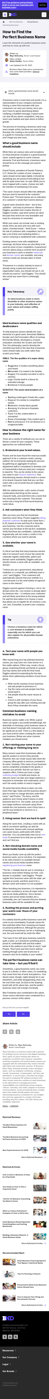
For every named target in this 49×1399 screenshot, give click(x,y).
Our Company (9, 1357)
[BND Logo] (13, 1318)
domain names (13, 255)
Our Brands (8, 1371)
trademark (38, 252)
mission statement (27, 475)
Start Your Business (16, 22)
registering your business (14, 865)
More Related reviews (32, 1157)
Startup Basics (32, 22)
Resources (8, 1350)
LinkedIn (14, 1106)
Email (5, 1106)
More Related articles (32, 1243)
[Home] (15, 14)
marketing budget (11, 775)
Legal (5, 1364)
